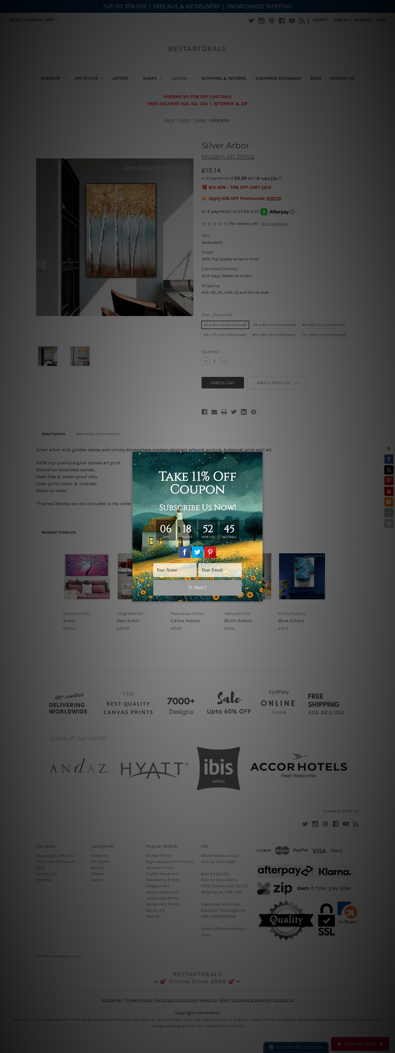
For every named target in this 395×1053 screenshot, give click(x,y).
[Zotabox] (259, 596)
